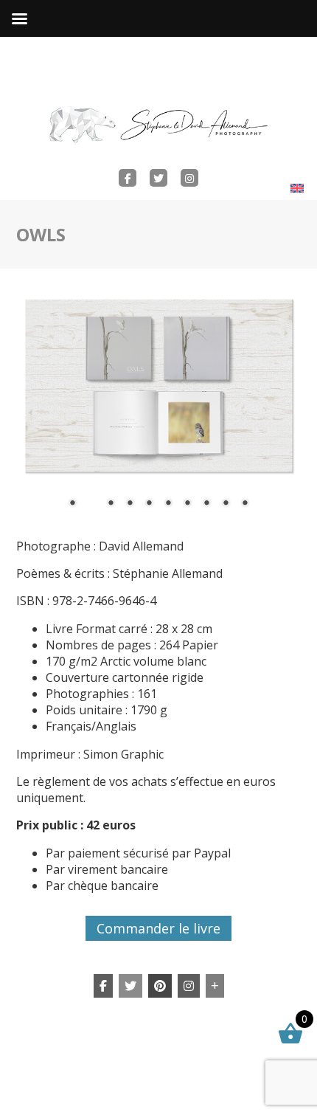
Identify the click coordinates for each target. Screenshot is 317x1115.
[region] (159, 409)
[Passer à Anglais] (297, 188)
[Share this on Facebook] (103, 986)
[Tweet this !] (130, 986)
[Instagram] (189, 986)
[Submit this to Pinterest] (160, 986)
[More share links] (215, 986)
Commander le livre (158, 928)
